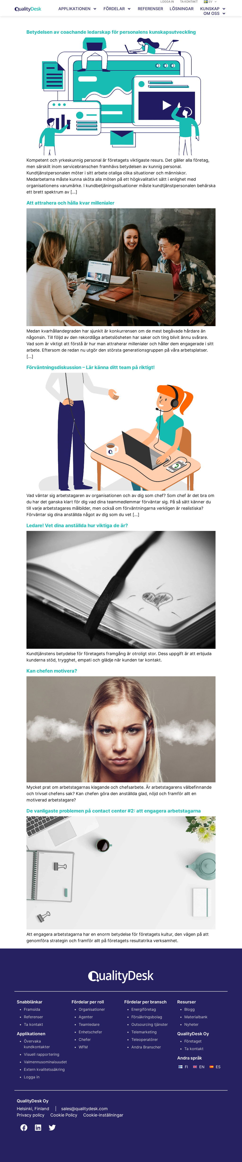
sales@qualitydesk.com (84, 1108)
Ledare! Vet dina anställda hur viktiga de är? (77, 525)
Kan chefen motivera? (51, 671)
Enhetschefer (90, 1032)
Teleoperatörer (144, 1039)
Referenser (150, 8)
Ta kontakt (33, 1024)
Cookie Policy (63, 1115)
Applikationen (74, 8)
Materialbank (195, 1016)
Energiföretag (143, 1009)
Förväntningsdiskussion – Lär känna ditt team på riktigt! (90, 367)
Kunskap (210, 8)
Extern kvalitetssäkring (44, 1069)
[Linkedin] (38, 1128)
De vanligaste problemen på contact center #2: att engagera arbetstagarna (113, 811)
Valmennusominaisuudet (45, 1061)
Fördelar (114, 8)
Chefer (85, 1039)
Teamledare (89, 1024)
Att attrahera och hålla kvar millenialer (70, 203)
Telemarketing (144, 1032)
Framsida (32, 1009)
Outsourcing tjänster (149, 1024)
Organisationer (92, 1009)
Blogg (189, 1009)
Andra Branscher (146, 1047)
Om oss (211, 13)
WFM (83, 1047)
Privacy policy (30, 1115)
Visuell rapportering (41, 1054)
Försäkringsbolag (146, 1016)
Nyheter (191, 1024)
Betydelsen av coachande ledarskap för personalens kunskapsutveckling (111, 32)
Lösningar (182, 8)
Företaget (193, 1041)
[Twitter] (52, 1128)
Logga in (31, 1077)
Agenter (86, 1016)
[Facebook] (24, 1128)
